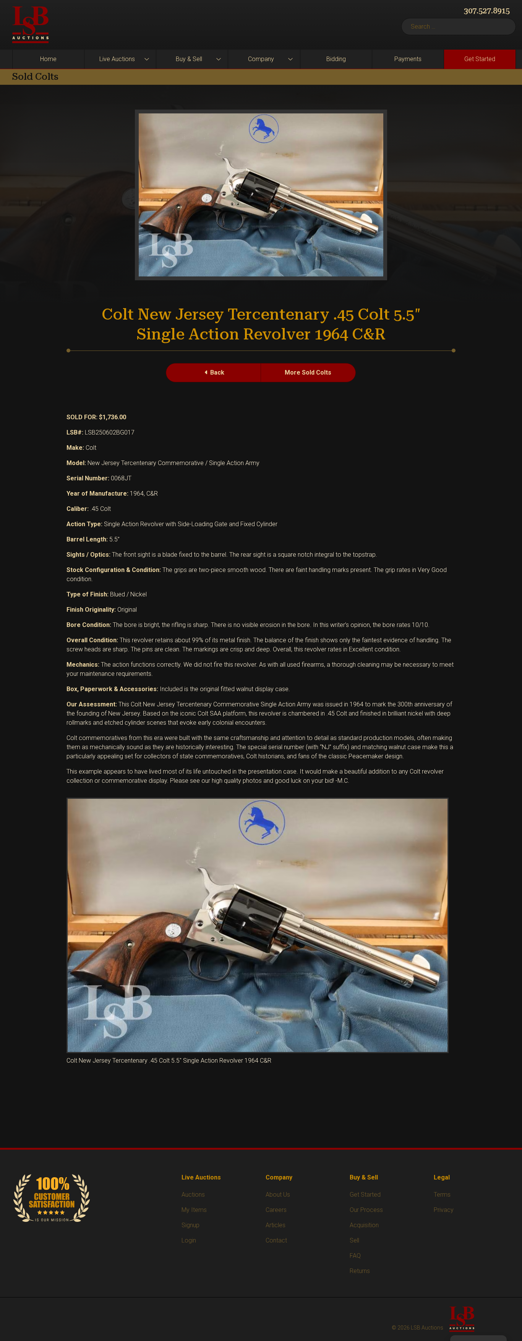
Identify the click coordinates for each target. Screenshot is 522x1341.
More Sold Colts (308, 372)
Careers (276, 1209)
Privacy (444, 1209)
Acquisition (364, 1225)
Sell (354, 1240)
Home (48, 59)
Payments (407, 59)
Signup (190, 1225)
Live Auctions (117, 59)
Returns (360, 1271)
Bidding (336, 59)
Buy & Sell (189, 59)
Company (261, 59)
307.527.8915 (487, 10)
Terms (442, 1194)
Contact (276, 1240)
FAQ (355, 1255)
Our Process (366, 1209)
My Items (194, 1209)
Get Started (479, 59)
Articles (275, 1225)
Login (189, 1240)
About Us (278, 1194)
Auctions (193, 1194)
